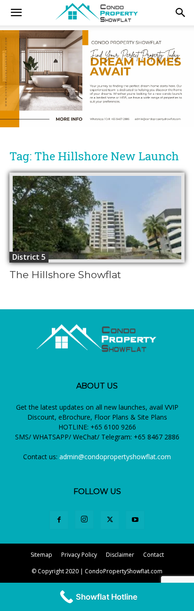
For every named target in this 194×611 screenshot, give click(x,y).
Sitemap (41, 555)
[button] (181, 12)
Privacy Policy (79, 555)
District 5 (29, 257)
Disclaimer (120, 555)
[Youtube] (135, 520)
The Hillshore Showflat (65, 275)
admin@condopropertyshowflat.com (115, 456)
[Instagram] (84, 519)
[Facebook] (58, 520)
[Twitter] (109, 520)
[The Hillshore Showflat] (97, 218)
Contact (153, 555)
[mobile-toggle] (16, 12)
